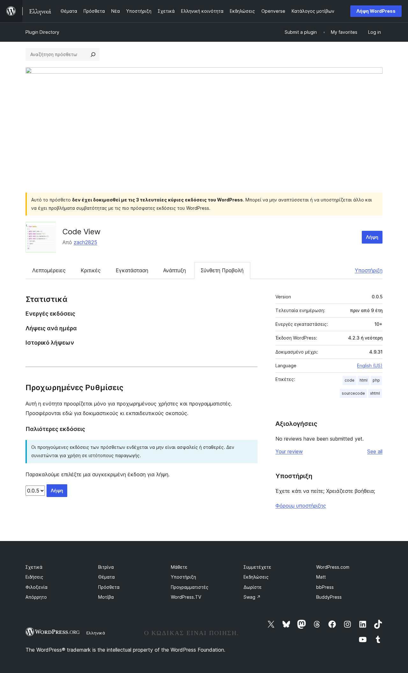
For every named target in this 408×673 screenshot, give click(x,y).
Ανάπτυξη (174, 270)
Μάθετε (179, 567)
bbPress (325, 587)
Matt (321, 577)
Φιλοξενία (36, 587)
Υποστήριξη (368, 270)
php (376, 380)
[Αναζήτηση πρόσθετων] (93, 54)
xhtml (375, 393)
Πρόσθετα (109, 587)
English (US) (369, 365)
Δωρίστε (253, 587)
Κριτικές (91, 270)
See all (374, 451)
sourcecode (353, 393)
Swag (252, 597)
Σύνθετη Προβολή (222, 270)
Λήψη (372, 237)
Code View (81, 231)
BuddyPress (329, 597)
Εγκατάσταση (132, 270)
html (364, 380)
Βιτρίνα (106, 567)
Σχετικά (34, 567)
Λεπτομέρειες (49, 270)
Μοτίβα (106, 597)
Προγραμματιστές (189, 587)
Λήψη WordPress (376, 11)
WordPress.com (332, 567)
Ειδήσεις (34, 577)
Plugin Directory (42, 32)
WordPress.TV (186, 597)
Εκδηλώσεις (256, 577)
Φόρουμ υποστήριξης (300, 505)
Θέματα (106, 577)
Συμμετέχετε (257, 567)
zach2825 (85, 242)
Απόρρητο (36, 597)
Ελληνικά (95, 632)
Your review (289, 451)
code (349, 380)
